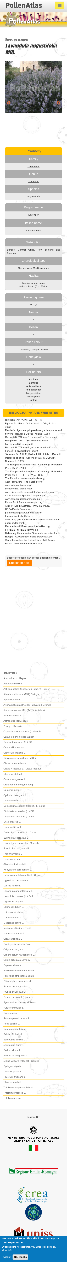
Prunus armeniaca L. (14, 986)
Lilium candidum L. (13, 906)
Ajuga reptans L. (12, 699)
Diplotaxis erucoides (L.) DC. (19, 811)
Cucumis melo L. (12, 790)
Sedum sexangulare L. (15, 1055)
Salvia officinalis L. (13, 1034)
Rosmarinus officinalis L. (16, 1029)
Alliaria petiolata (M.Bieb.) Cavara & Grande (27, 704)
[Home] (24, 5)
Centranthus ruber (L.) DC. (18, 742)
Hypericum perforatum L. (17, 880)
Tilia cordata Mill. (12, 1082)
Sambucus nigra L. (13, 1045)
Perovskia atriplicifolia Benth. (19, 975)
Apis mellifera (33, 386)
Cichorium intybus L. (14, 752)
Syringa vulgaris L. (13, 1066)
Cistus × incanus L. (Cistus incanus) (22, 768)
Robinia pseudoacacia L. (16, 1018)
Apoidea (33, 379)
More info (7, 1250)
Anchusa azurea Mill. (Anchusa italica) (24, 710)
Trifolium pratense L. (14, 1092)
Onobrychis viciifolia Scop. (17, 944)
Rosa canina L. (11, 1023)
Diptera (33, 400)
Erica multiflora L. (12, 827)
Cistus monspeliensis (14, 763)
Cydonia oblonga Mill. (15, 795)
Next (58, 103)
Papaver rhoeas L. (13, 965)
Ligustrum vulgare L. (14, 901)
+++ (33, 319)
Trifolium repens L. (13, 1098)
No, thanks (20, 1256)
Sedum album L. (12, 1050)
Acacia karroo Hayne (14, 678)
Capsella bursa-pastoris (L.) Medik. (22, 731)
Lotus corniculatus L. (14, 912)
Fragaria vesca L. (13, 853)
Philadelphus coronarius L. (17, 981)
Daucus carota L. (12, 800)
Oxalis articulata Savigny (16, 959)
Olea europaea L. (13, 938)
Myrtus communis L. (14, 933)
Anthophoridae (34, 389)
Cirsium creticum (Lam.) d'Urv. (19, 758)
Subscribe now (19, 563)
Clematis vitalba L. (13, 774)
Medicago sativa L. (13, 922)
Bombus (33, 382)
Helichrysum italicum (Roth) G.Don (22, 875)
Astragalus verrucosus (15, 720)
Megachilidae (33, 393)
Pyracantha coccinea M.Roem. (20, 1002)
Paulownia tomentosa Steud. (19, 970)
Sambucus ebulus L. (14, 1039)
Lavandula (33, 181)
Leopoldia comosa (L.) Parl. (18, 896)
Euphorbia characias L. (16, 837)
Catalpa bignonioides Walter (18, 736)
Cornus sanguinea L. (14, 779)
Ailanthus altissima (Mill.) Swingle (21, 694)
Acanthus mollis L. (13, 683)
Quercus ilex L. (11, 1013)
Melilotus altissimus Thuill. (17, 928)
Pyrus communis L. (13, 1007)
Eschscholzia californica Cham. (20, 832)
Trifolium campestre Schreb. (18, 1087)
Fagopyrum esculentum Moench (21, 843)
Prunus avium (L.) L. (14, 991)
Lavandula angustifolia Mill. (18, 891)
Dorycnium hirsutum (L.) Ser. (19, 816)
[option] (33, 87)
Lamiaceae (33, 166)
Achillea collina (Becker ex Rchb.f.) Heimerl (26, 689)
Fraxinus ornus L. (13, 859)
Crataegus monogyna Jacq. (18, 784)
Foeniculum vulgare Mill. (16, 848)
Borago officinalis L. (14, 726)
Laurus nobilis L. (12, 885)
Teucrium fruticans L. (14, 1076)
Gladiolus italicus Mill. (15, 864)
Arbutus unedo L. (12, 715)
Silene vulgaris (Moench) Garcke (21, 1060)
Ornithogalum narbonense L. (19, 954)
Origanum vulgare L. (14, 949)
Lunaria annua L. (12, 917)
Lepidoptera (33, 396)
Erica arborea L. (12, 821)
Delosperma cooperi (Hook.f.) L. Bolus (24, 805)
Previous (8, 103)
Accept (6, 1256)
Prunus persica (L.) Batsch (17, 997)
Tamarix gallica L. (12, 1071)
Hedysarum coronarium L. (17, 869)
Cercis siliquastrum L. (15, 747)
